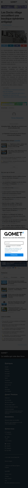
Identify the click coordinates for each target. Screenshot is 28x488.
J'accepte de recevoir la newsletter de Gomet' (13, 246)
